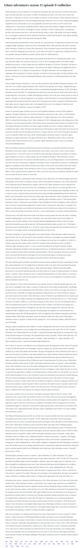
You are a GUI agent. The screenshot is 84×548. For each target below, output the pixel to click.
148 (31, 541)
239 (46, 541)
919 (26, 541)
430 (21, 541)
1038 (41, 541)
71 (68, 543)
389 (6, 541)
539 (49, 543)
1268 (17, 546)
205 (10, 543)
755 (22, 546)
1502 (16, 541)
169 (72, 541)
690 (11, 541)
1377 (67, 541)
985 (54, 543)
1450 (15, 543)
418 (21, 543)
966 (77, 541)
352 (63, 543)
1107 (12, 546)
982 (62, 541)
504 (40, 543)
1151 (6, 546)
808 (59, 543)
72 (6, 543)
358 (44, 543)
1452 (51, 541)
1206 (34, 543)
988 (72, 543)
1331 (36, 541)
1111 (57, 541)
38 (25, 543)
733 (30, 543)
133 (27, 546)
